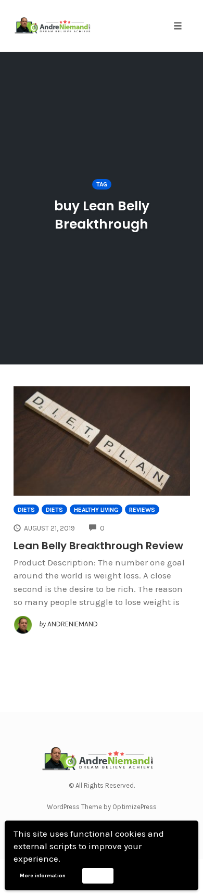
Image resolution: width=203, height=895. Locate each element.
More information (43, 876)
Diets (26, 509)
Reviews (142, 509)
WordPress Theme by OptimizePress (102, 807)
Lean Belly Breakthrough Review (98, 545)
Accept (97, 875)
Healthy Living (96, 509)
